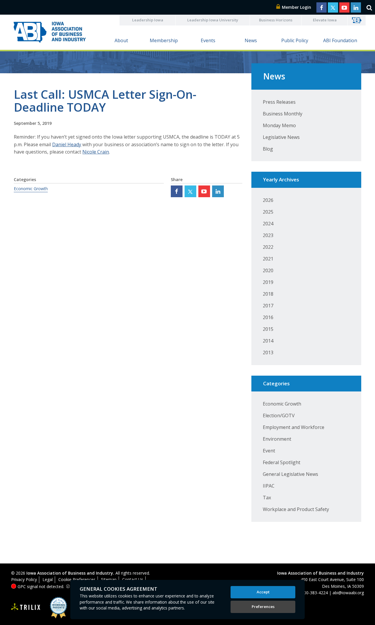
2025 (268, 212)
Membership (164, 40)
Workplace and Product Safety (296, 509)
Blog (268, 149)
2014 (268, 341)
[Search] (369, 7)
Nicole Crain (95, 152)
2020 (268, 270)
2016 (268, 317)
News (251, 40)
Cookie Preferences (77, 579)
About (121, 40)
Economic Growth (31, 188)
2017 (268, 305)
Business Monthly (282, 113)
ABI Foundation (340, 40)
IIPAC (269, 486)
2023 (268, 235)
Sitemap (109, 579)
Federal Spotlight (281, 462)
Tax (267, 497)
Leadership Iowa (147, 20)
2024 (268, 223)
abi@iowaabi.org (348, 592)
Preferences (263, 606)
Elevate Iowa (325, 20)
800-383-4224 (314, 592)
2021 (268, 259)
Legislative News (281, 137)
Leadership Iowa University (212, 20)
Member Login (296, 7)
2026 (268, 200)
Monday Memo (279, 125)
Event (269, 450)
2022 (268, 247)
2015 (268, 329)
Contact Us (132, 579)
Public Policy (294, 40)
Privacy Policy (24, 579)
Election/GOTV (279, 415)
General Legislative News (290, 474)
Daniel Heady (66, 144)
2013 (268, 352)
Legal (47, 579)
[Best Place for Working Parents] (54, 608)
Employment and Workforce (293, 427)
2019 (268, 282)
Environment (277, 439)
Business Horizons (275, 20)
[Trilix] (25, 607)
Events (208, 40)
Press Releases (279, 102)
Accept (263, 592)
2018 (268, 294)
